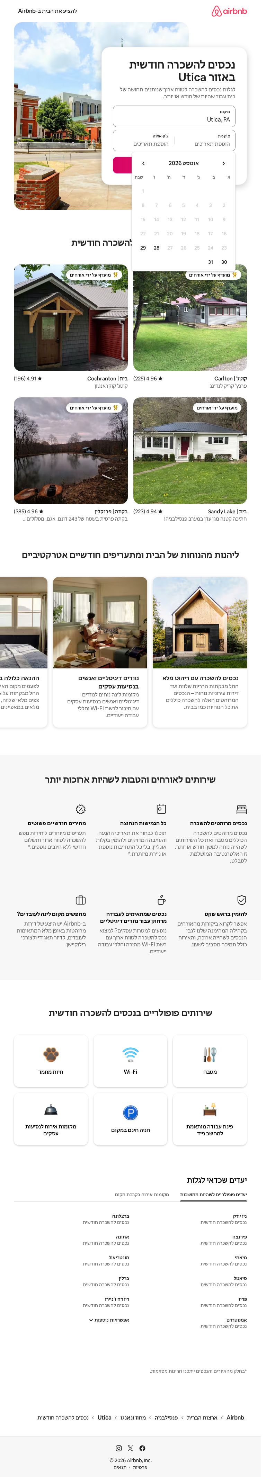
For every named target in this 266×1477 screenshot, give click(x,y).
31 (210, 262)
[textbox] (205, 143)
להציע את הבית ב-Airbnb (47, 11)
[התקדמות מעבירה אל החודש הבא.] (144, 163)
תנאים (120, 1467)
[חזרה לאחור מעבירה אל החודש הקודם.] (223, 163)
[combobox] (174, 119)
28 (156, 248)
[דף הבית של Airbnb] (229, 11)
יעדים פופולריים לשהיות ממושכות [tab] (213, 1194)
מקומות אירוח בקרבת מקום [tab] (142, 1194)
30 (224, 262)
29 (143, 248)
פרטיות (140, 1467)
